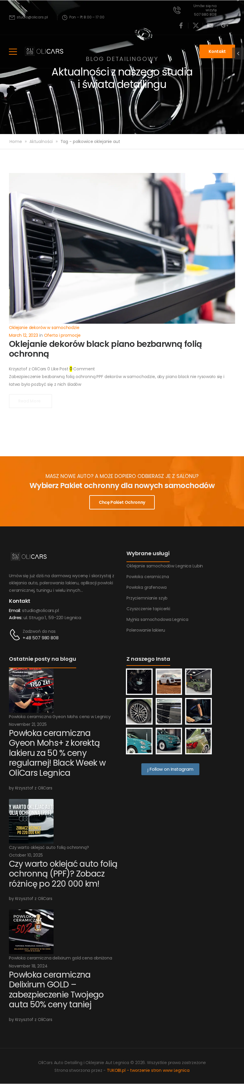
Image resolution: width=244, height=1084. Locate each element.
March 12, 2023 (23, 335)
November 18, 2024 (28, 966)
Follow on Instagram (170, 769)
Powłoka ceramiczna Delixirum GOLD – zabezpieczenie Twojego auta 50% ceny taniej (56, 990)
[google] (225, 25)
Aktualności (41, 141)
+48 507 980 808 (41, 638)
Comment (82, 369)
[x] (196, 25)
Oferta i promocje (62, 335)
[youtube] (210, 25)
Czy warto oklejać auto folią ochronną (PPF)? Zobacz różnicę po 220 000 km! (63, 874)
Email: (15, 610)
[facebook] (181, 25)
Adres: (15, 617)
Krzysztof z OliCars (27, 369)
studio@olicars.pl (40, 610)
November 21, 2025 (28, 724)
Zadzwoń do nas (39, 631)
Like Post (57, 369)
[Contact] (16, 635)
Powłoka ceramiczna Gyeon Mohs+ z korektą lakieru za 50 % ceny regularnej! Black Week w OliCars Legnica (57, 753)
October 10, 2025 (26, 855)
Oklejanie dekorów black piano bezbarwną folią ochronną (105, 349)
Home (16, 141)
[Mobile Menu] (13, 52)
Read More (30, 401)
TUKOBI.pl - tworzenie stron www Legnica (148, 1070)
